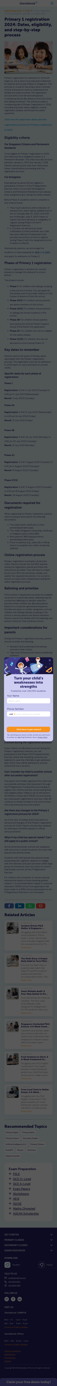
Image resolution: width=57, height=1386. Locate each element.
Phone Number (15, 709)
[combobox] (12, 714)
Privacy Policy (42, 737)
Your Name (13, 695)
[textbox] (12, 714)
